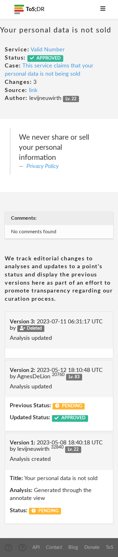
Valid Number (48, 50)
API (36, 547)
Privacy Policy (42, 166)
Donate (91, 547)
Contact (54, 547)
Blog (73, 547)
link (33, 90)
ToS (109, 547)
